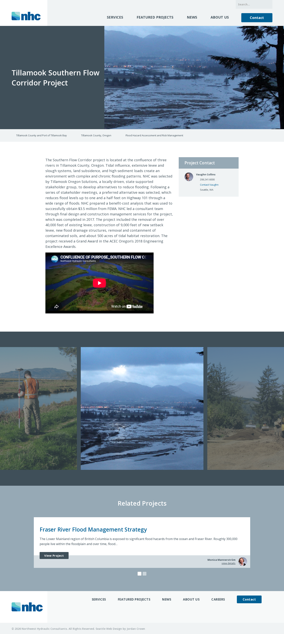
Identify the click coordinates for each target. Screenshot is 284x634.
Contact (257, 17)
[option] (142, 408)
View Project (54, 555)
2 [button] (144, 574)
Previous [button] (3, 408)
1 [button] (139, 574)
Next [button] (281, 408)
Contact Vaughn (209, 184)
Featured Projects (155, 17)
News (192, 17)
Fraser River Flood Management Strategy (93, 529)
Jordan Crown (136, 629)
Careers (218, 599)
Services (115, 17)
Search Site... (268, 4)
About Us (220, 17)
